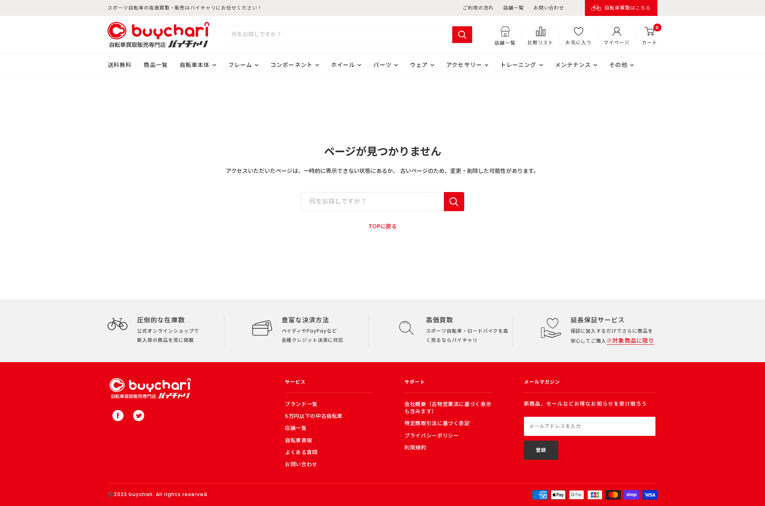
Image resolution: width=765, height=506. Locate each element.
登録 (541, 450)
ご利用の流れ (478, 7)
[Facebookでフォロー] (118, 415)
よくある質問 (301, 452)
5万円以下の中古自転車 (314, 416)
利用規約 (415, 447)
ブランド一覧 (301, 404)
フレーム (240, 65)
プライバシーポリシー (431, 435)
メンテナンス (573, 65)
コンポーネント (292, 65)
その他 (618, 65)
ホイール (343, 65)
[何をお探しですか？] (454, 201)
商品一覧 (155, 65)
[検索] (462, 34)
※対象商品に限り (630, 341)
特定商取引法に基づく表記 (437, 423)
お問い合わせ (549, 7)
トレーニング (518, 65)
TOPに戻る (383, 226)
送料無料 (119, 65)
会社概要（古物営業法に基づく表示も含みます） (447, 407)
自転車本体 (195, 65)
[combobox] (339, 34)
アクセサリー (464, 65)
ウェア (419, 65)
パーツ (382, 65)
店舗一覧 (513, 7)
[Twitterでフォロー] (138, 415)
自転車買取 (298, 440)
